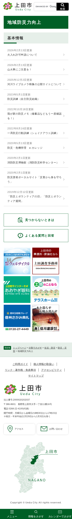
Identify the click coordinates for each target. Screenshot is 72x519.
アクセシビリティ (51, 369)
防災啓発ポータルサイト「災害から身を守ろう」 (34, 179)
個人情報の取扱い (43, 364)
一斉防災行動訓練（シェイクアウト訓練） (33, 133)
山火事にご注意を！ (19, 69)
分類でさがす (35, 348)
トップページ (19, 348)
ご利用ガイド (20, 364)
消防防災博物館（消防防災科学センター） (33, 162)
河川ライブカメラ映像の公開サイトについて (34, 84)
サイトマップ (36, 375)
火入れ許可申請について (22, 54)
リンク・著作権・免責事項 (20, 369)
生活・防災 (49, 348)
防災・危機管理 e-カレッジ (25, 147)
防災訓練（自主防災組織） (23, 98)
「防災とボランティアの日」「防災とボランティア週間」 (34, 198)
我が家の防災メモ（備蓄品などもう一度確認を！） (34, 116)
